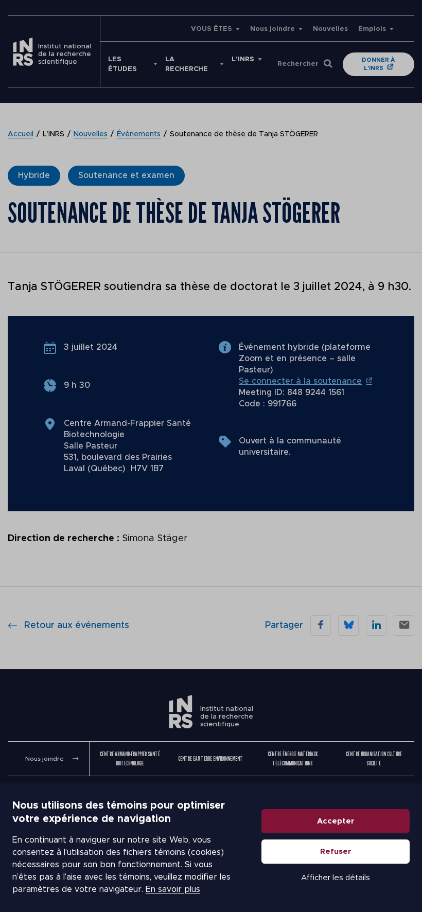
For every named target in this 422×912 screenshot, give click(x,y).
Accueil (20, 134)
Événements (139, 134)
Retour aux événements (76, 625)
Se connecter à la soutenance (300, 381)
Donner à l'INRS (378, 64)
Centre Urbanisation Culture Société (374, 758)
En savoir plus (173, 889)
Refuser (335, 851)
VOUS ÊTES (211, 29)
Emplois (372, 29)
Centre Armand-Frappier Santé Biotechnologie (130, 758)
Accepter (336, 821)
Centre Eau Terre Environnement (210, 758)
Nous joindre (272, 29)
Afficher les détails (335, 878)
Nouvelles (330, 29)
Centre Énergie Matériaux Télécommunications (293, 758)
